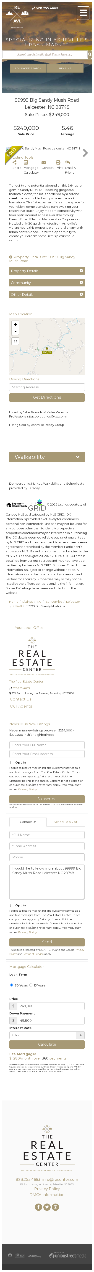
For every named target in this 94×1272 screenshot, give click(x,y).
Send (47, 942)
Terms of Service (33, 954)
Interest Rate (20, 1028)
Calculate (47, 1044)
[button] (90, 55)
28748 (17, 606)
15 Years (39, 985)
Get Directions (47, 397)
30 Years (21, 985)
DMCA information (47, 1194)
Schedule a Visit (65, 822)
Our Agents (21, 706)
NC (39, 601)
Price (13, 999)
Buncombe (53, 601)
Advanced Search (28, 68)
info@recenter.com (60, 1179)
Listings (27, 601)
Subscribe (47, 799)
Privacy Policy (27, 789)
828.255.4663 (47, 8)
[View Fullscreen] (15, 341)
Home (13, 601)
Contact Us (20, 699)
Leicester (73, 601)
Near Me (65, 68)
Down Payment (22, 1013)
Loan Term (18, 974)
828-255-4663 (21, 688)
